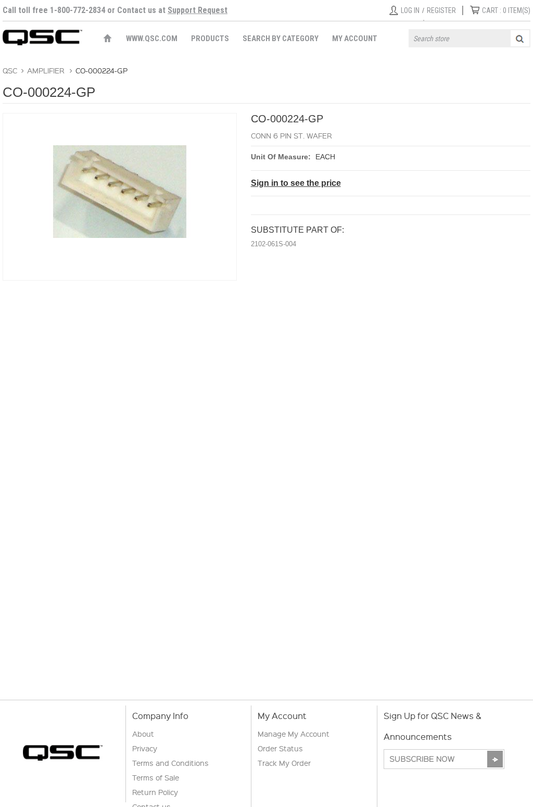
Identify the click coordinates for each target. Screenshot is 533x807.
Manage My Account (293, 733)
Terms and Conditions (170, 762)
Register (441, 10)
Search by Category (281, 38)
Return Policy (155, 792)
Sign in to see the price (296, 183)
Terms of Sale (155, 777)
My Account (354, 38)
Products (210, 38)
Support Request (197, 10)
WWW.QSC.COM (151, 38)
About (143, 733)
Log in (410, 10)
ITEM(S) (506, 10)
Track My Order (284, 762)
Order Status (280, 748)
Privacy (144, 748)
